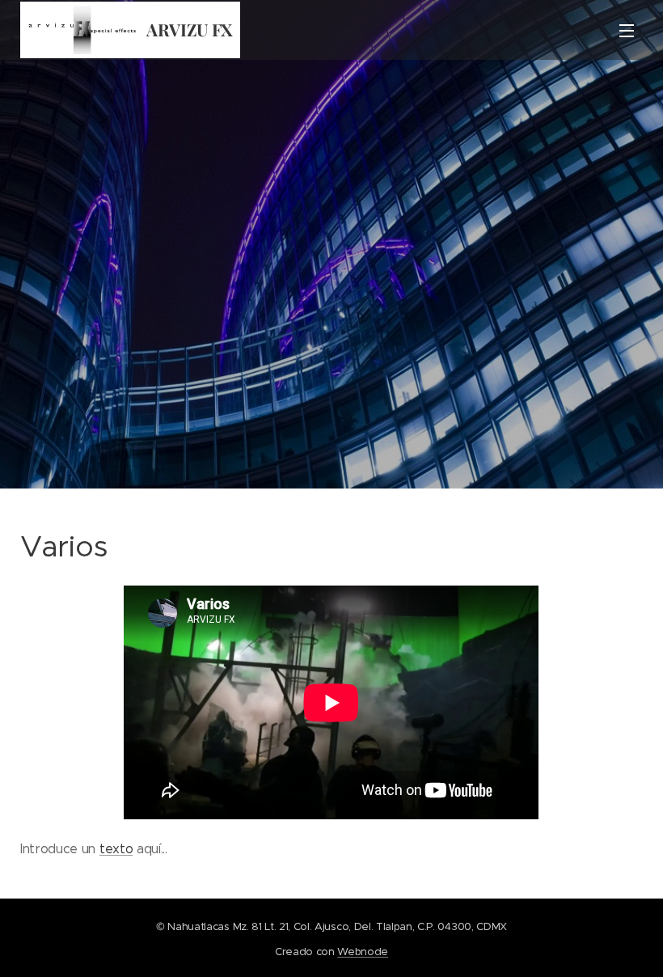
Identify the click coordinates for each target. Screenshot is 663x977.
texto (116, 848)
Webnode (362, 951)
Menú (626, 30)
